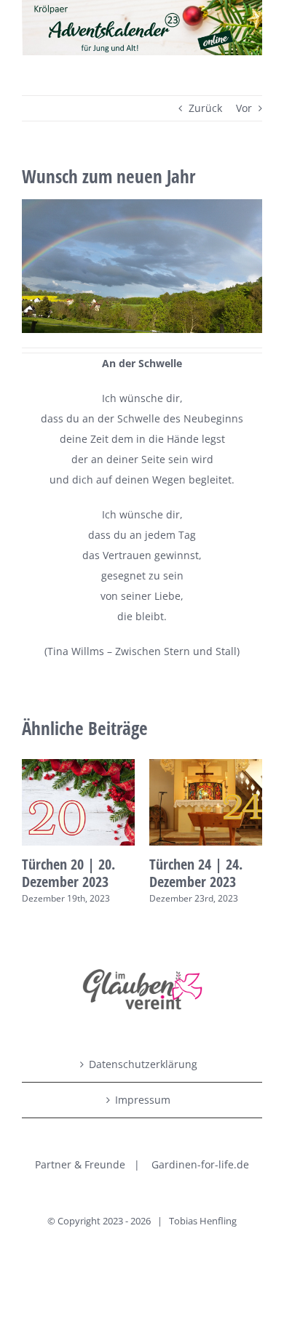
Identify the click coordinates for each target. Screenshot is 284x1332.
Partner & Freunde (80, 1164)
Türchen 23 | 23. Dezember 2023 (118, 872)
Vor (244, 108)
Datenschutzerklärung (143, 1064)
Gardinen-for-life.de (200, 1164)
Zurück (205, 108)
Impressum (142, 1100)
